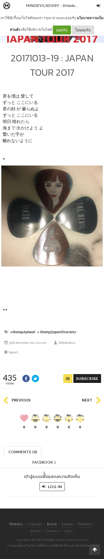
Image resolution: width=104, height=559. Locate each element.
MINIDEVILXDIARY (42, 5)
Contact (52, 530)
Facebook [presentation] (44, 464)
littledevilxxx (73, 5)
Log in (54, 486)
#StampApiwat (22, 332)
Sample (67, 524)
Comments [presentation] (22, 452)
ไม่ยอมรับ (83, 30)
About (35, 530)
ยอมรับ (61, 30)
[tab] (23, 451)
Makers (18, 6)
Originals (34, 524)
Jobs (68, 530)
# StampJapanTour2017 (56, 332)
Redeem (85, 524)
